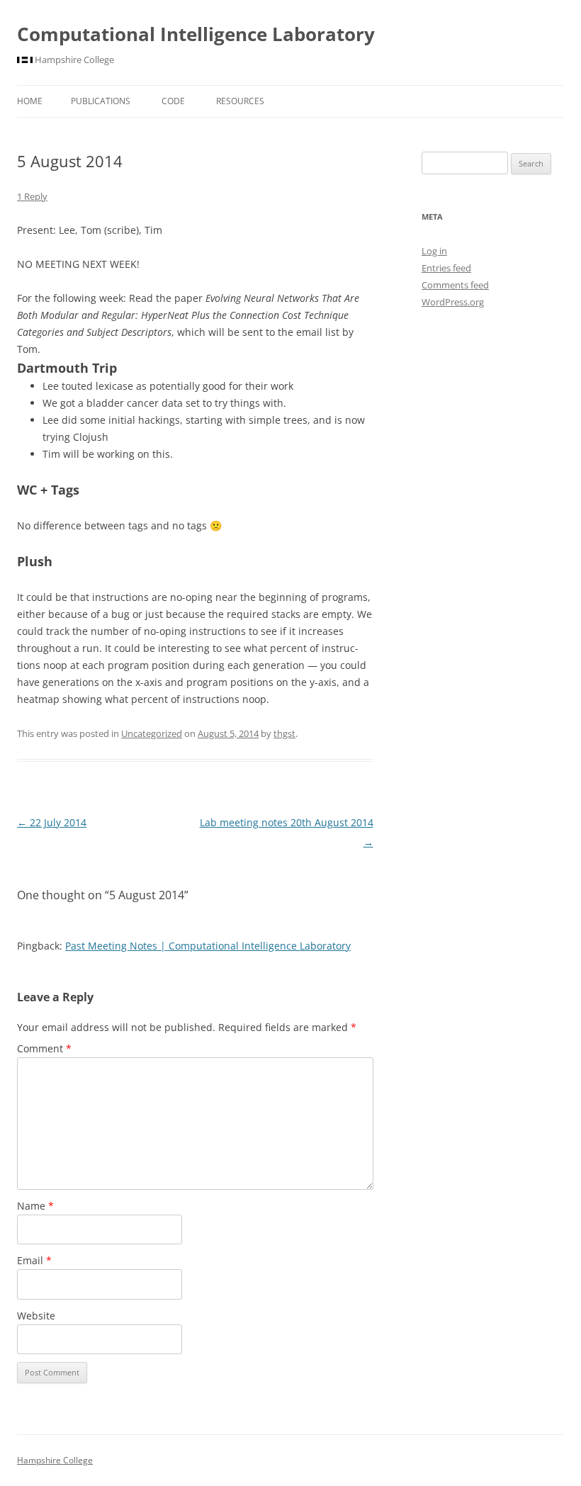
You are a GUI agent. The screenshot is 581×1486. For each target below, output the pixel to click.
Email (34, 1260)
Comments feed (455, 284)
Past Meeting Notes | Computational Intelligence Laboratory (208, 945)
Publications (100, 101)
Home (30, 101)
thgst (284, 733)
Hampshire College (55, 1460)
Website (36, 1315)
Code (173, 101)
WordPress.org (453, 301)
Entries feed (446, 267)
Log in (434, 250)
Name (35, 1205)
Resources (240, 101)
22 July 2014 (51, 822)
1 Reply (32, 196)
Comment (44, 1048)
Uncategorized (151, 733)
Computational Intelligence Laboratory (196, 34)
